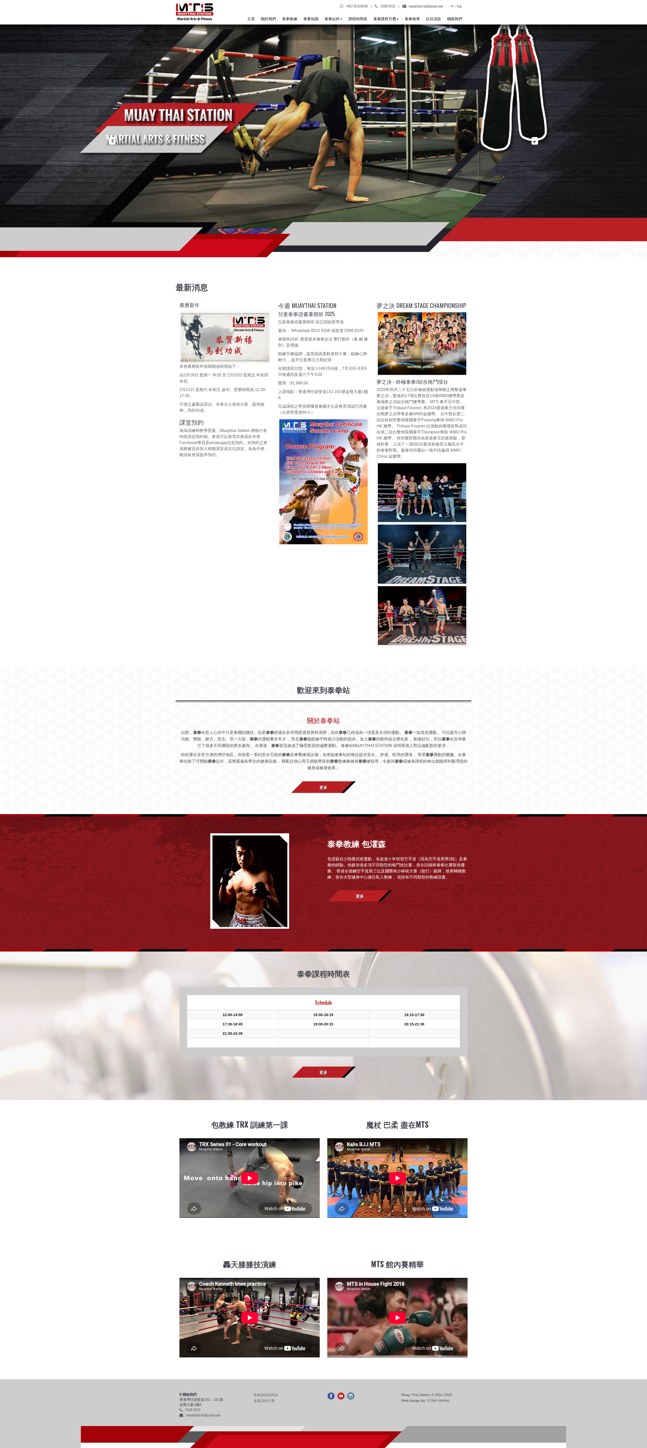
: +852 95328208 (355, 6)
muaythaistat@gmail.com (203, 1414)
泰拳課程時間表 (265, 1394)
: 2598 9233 (386, 6)
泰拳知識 (310, 18)
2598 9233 (192, 1409)
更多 (323, 787)
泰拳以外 (332, 18)
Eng (459, 6)
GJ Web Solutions (438, 1400)
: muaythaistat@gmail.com (424, 6)
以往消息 (433, 18)
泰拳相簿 (412, 18)
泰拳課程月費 (384, 18)
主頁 (251, 18)
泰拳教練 (289, 18)
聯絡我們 (454, 18)
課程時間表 (357, 18)
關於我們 (268, 18)
